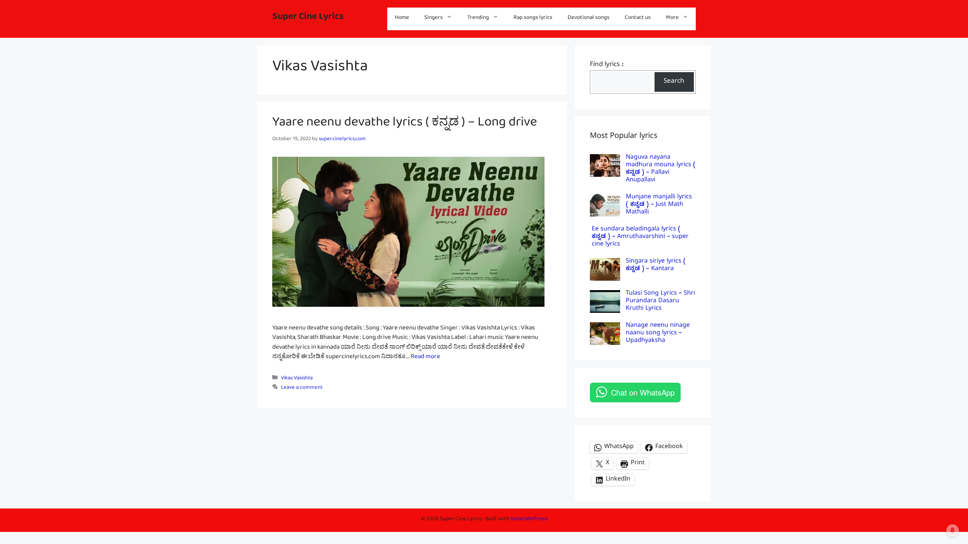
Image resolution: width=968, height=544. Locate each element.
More (672, 18)
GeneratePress (529, 520)
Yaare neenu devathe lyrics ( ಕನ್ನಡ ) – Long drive (404, 125)
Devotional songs (589, 18)
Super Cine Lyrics (308, 18)
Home (402, 18)
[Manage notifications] (952, 530)
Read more (425, 358)
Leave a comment (302, 388)
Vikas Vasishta (297, 379)
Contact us (638, 18)
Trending (478, 18)
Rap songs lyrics (532, 18)
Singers (433, 18)
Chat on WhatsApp (643, 392)
